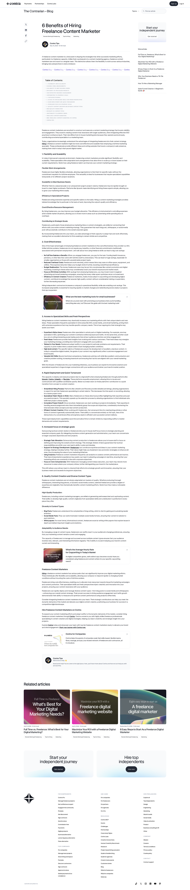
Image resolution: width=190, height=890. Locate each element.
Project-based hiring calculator (110, 850)
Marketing (146, 811)
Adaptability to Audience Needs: (57, 113)
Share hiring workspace (65, 857)
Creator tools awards (107, 860)
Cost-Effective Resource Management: (59, 92)
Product (145, 824)
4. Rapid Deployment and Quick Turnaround (61, 102)
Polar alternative (63, 841)
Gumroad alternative (64, 834)
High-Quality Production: (55, 108)
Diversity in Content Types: (56, 111)
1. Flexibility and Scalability (56, 83)
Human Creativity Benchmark (110, 843)
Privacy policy (147, 850)
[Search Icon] (153, 11)
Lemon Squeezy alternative (66, 838)
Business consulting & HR (151, 828)
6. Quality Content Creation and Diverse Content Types (65, 106)
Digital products (63, 831)
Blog (102, 867)
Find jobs (60, 811)
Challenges (104, 826)
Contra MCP (105, 820)
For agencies (105, 807)
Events (103, 823)
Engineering (147, 807)
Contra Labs (104, 836)
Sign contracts (62, 818)
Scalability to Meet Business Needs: (59, 88)
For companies (62, 850)
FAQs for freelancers (107, 870)
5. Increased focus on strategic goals (59, 104)
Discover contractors (64, 863)
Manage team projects (65, 853)
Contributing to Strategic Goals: (58, 95)
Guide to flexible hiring (107, 853)
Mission (145, 840)
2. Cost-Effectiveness (53, 97)
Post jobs (61, 860)
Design (145, 804)
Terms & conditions (149, 846)
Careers (146, 843)
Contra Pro (61, 797)
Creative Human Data (107, 840)
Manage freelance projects (66, 801)
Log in (182, 4)
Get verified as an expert (65, 804)
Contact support (148, 862)
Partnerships (105, 830)
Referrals (103, 877)
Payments (28, 4)
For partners (104, 804)
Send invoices (62, 821)
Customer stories (106, 863)
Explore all (146, 797)
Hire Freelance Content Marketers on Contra (62, 117)
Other (145, 831)
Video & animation (149, 821)
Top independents (149, 801)
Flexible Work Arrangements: (56, 86)
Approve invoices (63, 870)
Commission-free (63, 824)
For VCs (103, 811)
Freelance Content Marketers (56, 115)
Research (104, 846)
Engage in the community (66, 807)
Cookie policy (147, 853)
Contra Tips (50, 120)
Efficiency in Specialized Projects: (58, 90)
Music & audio (147, 814)
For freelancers (105, 801)
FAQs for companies (107, 873)
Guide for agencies (106, 857)
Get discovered (63, 814)
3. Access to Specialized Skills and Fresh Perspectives (64, 99)
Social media (147, 818)
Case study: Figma (106, 833)
